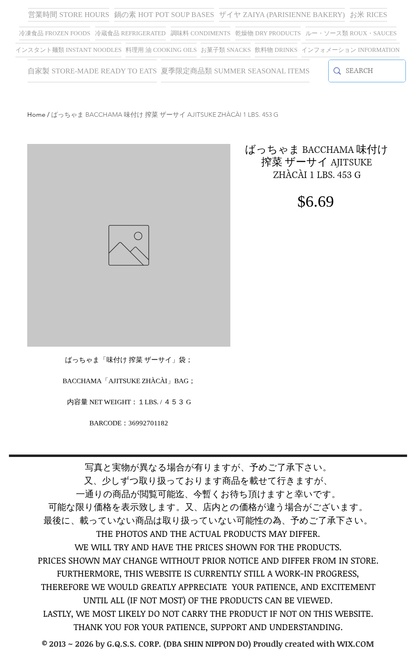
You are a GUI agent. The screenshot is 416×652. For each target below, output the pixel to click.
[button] (282, 14)
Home (36, 114)
